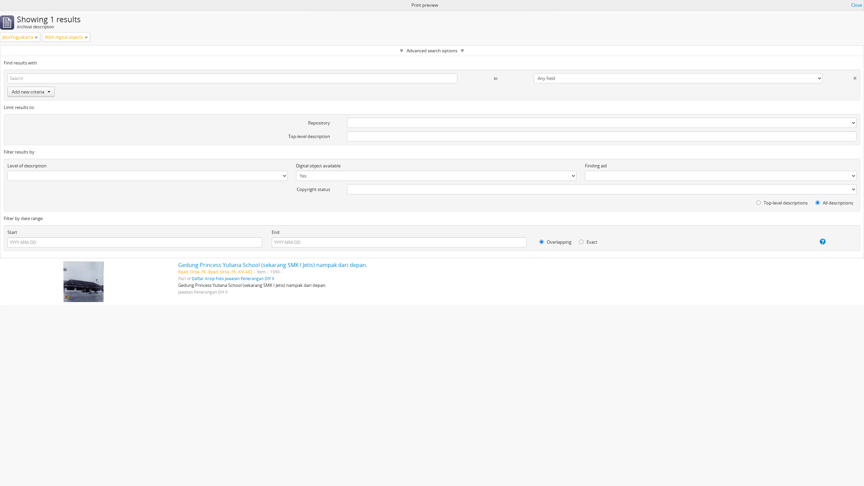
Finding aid (596, 166)
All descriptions (837, 203)
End (275, 232)
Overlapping (558, 242)
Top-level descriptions (785, 203)
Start (12, 232)
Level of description (27, 166)
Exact (591, 242)
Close (856, 5)
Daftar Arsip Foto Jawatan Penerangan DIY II (233, 278)
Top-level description (309, 136)
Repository (319, 123)
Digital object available (318, 166)
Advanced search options (432, 51)
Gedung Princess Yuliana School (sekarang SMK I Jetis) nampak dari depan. (272, 265)
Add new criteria (28, 92)
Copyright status (313, 189)
